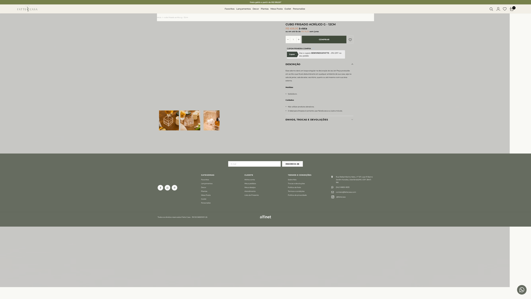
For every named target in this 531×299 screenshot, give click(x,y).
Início (159, 17)
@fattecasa (341, 197)
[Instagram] (167, 187)
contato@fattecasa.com (346, 192)
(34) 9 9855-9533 (342, 187)
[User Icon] (498, 8)
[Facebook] (160, 187)
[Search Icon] (491, 9)
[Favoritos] (350, 39)
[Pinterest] (174, 187)
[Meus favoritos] (505, 9)
